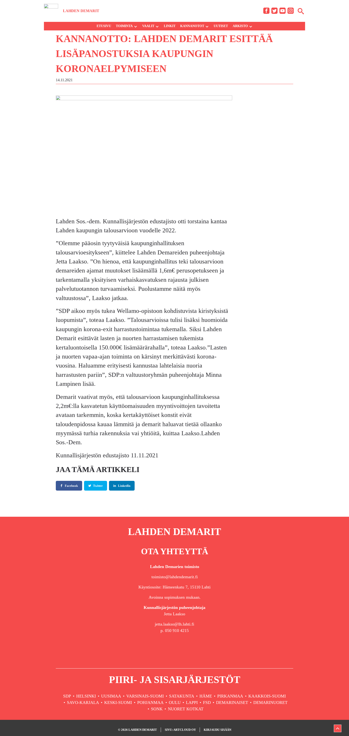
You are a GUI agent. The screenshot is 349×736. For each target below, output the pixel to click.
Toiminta (124, 26)
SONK (157, 709)
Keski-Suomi (118, 702)
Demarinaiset (232, 702)
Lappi (192, 702)
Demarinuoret (270, 702)
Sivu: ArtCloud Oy (180, 729)
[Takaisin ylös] (337, 728)
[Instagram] (291, 11)
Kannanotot (192, 26)
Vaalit (148, 26)
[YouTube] (282, 11)
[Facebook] (266, 11)
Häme (205, 696)
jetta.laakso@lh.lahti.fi (174, 624)
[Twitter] (274, 11)
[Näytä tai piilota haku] (301, 11)
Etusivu (104, 26)
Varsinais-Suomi (145, 696)
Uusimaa (111, 696)
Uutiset (221, 26)
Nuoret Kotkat (185, 709)
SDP (67, 696)
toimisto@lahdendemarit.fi (174, 576)
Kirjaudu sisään (217, 729)
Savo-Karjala (83, 702)
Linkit (169, 26)
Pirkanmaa (230, 696)
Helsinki (86, 696)
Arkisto (240, 26)
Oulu (175, 702)
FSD (207, 702)
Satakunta (181, 696)
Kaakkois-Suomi (267, 696)
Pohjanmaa (150, 702)
